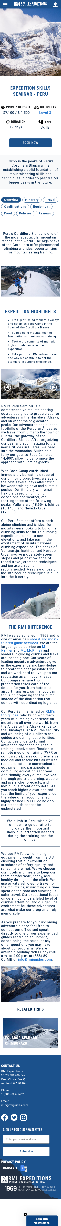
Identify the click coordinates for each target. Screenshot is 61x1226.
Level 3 (45, 113)
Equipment (41, 206)
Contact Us (10, 1066)
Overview (11, 200)
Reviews (45, 213)
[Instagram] (23, 1117)
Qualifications (15, 206)
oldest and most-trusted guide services (29, 641)
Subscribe (26, 1151)
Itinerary (31, 200)
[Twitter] (14, 1117)
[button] (42, 1220)
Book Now (30, 143)
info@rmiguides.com (35, 959)
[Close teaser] (25, 1214)
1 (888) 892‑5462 (12, 1094)
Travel (50, 200)
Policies (25, 213)
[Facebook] (4, 1117)
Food (8, 213)
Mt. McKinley (31, 650)
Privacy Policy (13, 1162)
